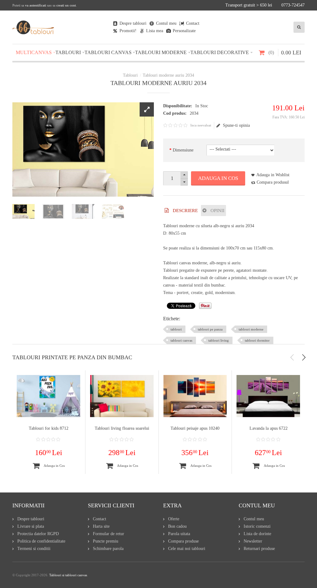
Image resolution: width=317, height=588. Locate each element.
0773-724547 (293, 5)
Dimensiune (183, 150)
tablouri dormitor (257, 340)
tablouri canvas (181, 340)
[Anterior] (292, 357)
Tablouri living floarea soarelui (122, 428)
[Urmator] (304, 357)
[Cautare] (299, 27)
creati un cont (66, 5)
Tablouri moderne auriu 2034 (168, 75)
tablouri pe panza (210, 329)
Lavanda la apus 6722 (269, 428)
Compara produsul (273, 182)
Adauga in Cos (218, 178)
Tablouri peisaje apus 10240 (195, 428)
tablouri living (218, 340)
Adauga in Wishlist (272, 175)
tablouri (176, 329)
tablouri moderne (251, 329)
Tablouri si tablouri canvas (68, 575)
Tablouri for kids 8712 (48, 428)
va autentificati (35, 5)
